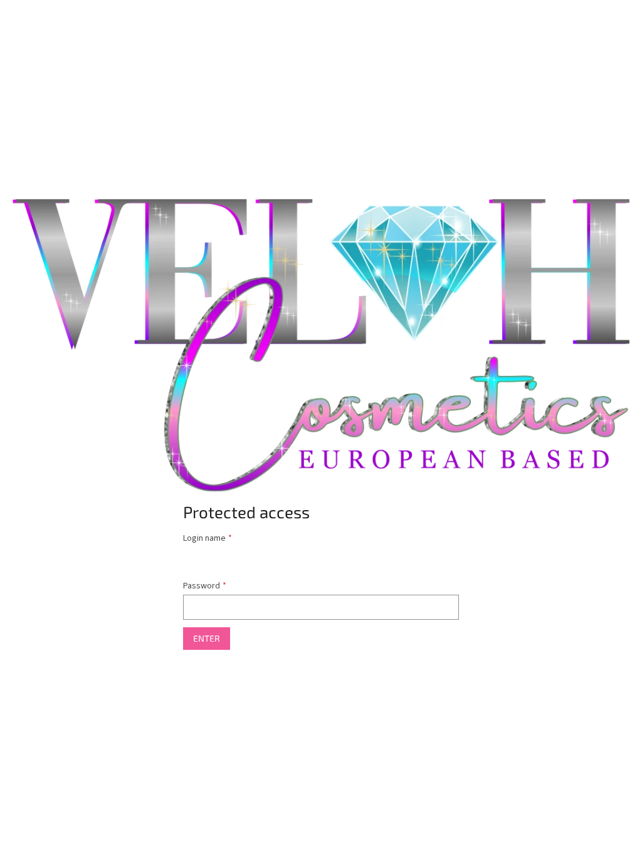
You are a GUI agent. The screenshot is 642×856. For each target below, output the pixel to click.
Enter (206, 638)
